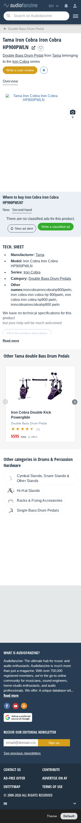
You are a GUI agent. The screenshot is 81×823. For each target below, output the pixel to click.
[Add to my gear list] (41, 48)
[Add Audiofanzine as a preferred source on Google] (18, 717)
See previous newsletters (22, 753)
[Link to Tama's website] (32, 48)
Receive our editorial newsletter (30, 732)
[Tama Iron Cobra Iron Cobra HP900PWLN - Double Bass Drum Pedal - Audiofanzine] (20, 5)
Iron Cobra (20, 61)
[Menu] (75, 16)
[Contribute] (44, 70)
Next (74, 402)
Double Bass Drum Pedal (23, 55)
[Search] (8, 16)
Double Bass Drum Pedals (50, 278)
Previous (5, 401)
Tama (56, 55)
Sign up (54, 743)
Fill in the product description (27, 333)
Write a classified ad (55, 226)
